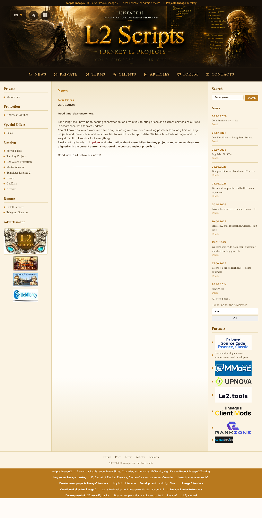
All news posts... (221, 298)
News (216, 108)
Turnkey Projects (16, 156)
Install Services (15, 207)
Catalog (10, 142)
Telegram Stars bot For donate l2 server (233, 171)
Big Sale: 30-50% (222, 154)
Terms (128, 457)
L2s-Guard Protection (19, 161)
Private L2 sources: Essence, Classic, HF (234, 208)
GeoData (12, 183)
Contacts (154, 457)
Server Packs (14, 150)
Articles (140, 457)
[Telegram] (33, 15)
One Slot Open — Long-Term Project (232, 137)
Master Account (16, 167)
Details (215, 124)
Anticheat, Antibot (17, 114)
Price (118, 457)
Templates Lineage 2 (18, 172)
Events (10, 178)
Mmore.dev (13, 97)
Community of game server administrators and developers (231, 355)
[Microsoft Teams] (45, 15)
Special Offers (15, 124)
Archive (11, 189)
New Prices (218, 288)
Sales (9, 133)
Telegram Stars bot (17, 212)
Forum (107, 457)
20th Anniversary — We (225, 120)
